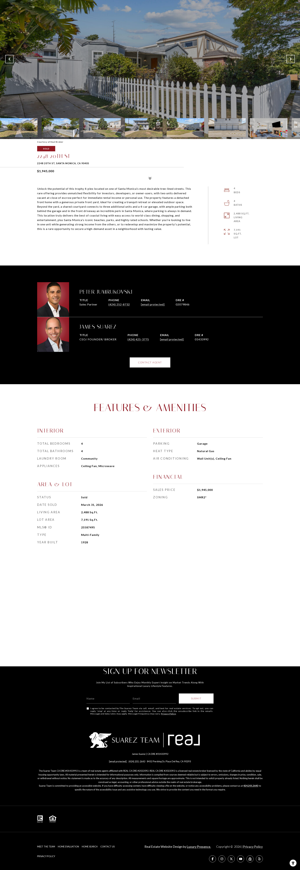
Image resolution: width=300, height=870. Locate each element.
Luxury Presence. (199, 846)
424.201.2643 (250, 785)
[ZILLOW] (250, 858)
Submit (196, 698)
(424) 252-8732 (119, 304)
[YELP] (259, 858)
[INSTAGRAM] (221, 858)
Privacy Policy (168, 713)
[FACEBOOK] (212, 858)
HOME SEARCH (90, 846)
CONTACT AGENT (150, 362)
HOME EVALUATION (68, 846)
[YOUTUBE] (240, 858)
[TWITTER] (231, 858)
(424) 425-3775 (138, 339)
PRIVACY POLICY (46, 856)
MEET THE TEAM (46, 846)
